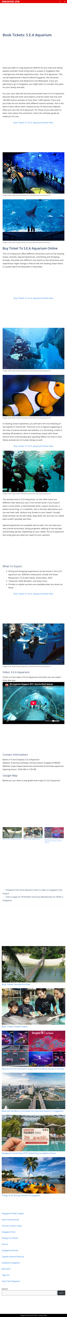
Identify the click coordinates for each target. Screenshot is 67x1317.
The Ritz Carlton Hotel (12, 1225)
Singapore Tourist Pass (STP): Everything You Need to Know (29, 1153)
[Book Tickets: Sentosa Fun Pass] (12, 832)
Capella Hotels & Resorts (13, 1256)
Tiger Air (6, 1275)
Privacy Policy (43, 1315)
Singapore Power (9, 1213)
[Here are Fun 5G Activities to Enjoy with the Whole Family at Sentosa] (54, 832)
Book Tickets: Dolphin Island (32, 839)
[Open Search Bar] (60, 1)
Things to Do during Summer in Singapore (21, 1195)
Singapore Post (8, 1232)
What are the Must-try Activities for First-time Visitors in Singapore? (32, 1111)
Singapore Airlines (10, 1250)
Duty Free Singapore (11, 1281)
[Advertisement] (33, 16)
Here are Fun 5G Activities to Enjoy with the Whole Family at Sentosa (53, 840)
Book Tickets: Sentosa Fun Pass (12, 839)
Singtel (21, 1213)
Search (5, 1289)
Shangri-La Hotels (10, 1238)
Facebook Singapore (11, 1262)
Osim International (10, 1219)
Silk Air (5, 1244)
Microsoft (6, 1268)
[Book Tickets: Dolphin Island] (33, 832)
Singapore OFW (11, 1)
